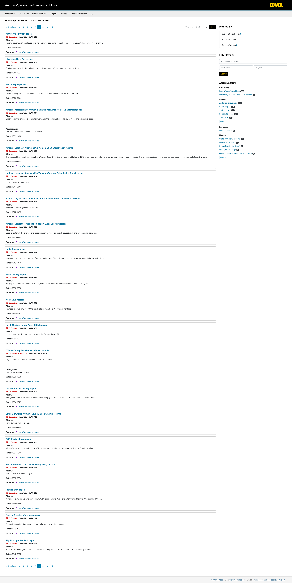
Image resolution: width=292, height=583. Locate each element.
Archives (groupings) (230, 103)
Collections (24, 14)
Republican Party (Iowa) (230, 146)
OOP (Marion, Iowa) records (19, 439)
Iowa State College (228, 150)
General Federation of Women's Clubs (236, 153)
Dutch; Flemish (226, 130)
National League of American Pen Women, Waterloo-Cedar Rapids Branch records (45, 173)
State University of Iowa (231, 139)
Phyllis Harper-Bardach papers (20, 540)
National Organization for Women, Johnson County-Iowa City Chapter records (43, 198)
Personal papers (228, 114)
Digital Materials (39, 14)
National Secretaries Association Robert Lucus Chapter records (36, 223)
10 (47, 27)
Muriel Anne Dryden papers (19, 33)
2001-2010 (225, 117)
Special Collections (79, 14)
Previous (11, 27)
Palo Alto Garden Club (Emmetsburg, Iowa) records (30, 464)
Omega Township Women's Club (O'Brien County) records (33, 413)
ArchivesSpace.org (237, 580)
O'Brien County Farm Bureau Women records (27, 350)
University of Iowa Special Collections (236, 95)
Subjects (53, 14)
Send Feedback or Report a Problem (269, 580)
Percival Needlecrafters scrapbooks (23, 515)
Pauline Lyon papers (15, 489)
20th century (226, 110)
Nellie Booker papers (16, 249)
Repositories (10, 14)
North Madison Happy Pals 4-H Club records (27, 325)
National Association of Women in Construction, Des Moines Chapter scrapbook (44, 109)
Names (64, 14)
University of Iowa (228, 142)
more (222, 121)
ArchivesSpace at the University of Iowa (31, 5)
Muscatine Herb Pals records (19, 59)
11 (52, 27)
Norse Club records (15, 299)
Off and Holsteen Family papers (21, 388)
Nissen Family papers (16, 274)
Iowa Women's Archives (29, 52)
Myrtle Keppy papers (16, 84)
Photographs (226, 106)
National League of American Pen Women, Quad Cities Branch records (39, 147)
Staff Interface (217, 580)
